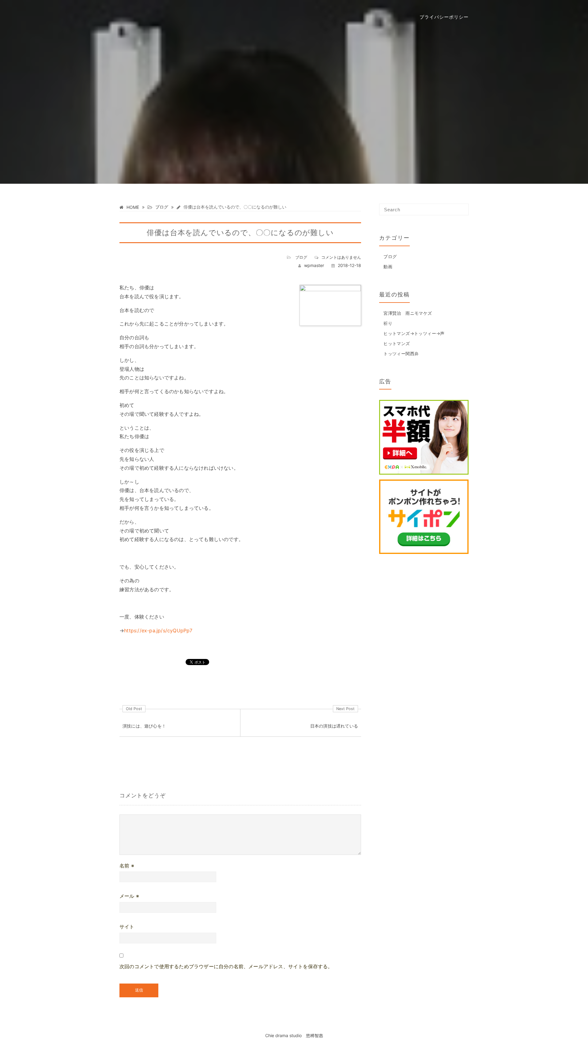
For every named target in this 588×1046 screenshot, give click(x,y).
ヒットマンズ (396, 343)
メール (129, 896)
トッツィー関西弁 (401, 353)
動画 (387, 266)
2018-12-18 (349, 265)
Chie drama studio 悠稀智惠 (294, 1035)
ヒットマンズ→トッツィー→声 (414, 333)
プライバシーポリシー (444, 17)
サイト (126, 927)
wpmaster (314, 265)
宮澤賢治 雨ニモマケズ (407, 313)
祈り (387, 323)
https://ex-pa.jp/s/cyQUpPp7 (158, 630)
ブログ (301, 257)
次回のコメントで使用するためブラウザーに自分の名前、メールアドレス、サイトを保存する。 (226, 966)
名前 (126, 866)
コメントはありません (341, 257)
